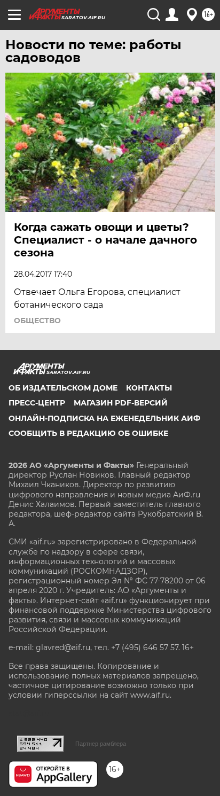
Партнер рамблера (100, 743)
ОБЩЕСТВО (37, 320)
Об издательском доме (63, 388)
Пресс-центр (37, 403)
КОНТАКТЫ (149, 388)
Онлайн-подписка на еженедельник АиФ (104, 418)
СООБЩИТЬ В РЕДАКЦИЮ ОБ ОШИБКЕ (88, 433)
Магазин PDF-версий (121, 403)
